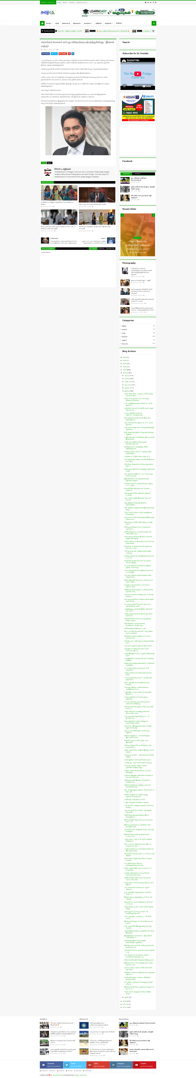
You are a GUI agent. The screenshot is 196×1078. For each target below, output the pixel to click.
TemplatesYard (57, 1075)
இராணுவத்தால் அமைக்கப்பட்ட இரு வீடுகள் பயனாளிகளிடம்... (138, 936)
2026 (125, 357)
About (65, 2)
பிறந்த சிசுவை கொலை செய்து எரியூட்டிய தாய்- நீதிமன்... (139, 883)
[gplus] (150, 2)
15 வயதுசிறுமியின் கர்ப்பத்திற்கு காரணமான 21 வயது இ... (138, 571)
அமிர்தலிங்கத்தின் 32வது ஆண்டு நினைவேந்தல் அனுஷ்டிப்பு (135, 941)
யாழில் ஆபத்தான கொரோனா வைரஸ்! (136, 802)
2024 (125, 363)
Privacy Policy (82, 2)
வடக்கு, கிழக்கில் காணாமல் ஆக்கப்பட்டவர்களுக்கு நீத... (133, 414)
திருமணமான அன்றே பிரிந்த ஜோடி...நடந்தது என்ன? (138, 523)
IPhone (70, 1070)
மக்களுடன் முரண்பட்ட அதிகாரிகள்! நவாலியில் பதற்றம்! (139, 756)
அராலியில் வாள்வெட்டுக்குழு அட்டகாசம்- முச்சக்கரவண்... (137, 637)
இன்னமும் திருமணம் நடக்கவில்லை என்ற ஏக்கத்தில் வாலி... (137, 826)
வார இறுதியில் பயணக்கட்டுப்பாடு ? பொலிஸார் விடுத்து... (139, 659)
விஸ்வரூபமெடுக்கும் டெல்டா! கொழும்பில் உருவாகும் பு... (137, 528)
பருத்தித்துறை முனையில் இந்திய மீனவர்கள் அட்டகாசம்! (138, 610)
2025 (125, 360)
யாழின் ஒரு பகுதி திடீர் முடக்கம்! (134, 799)
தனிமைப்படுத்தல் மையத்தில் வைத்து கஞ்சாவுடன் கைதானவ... (136, 795)
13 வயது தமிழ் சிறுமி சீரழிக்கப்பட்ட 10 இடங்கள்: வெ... (136, 717)
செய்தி (48, 23)
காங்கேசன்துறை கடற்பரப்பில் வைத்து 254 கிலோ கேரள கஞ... (137, 533)
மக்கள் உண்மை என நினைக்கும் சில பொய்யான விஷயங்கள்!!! (139, 542)
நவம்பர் (127, 379)
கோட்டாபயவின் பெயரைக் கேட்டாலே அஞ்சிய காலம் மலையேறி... (138, 632)
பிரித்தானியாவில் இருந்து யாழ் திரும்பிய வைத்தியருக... (137, 781)
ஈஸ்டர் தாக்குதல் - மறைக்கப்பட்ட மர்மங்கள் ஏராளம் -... (137, 917)
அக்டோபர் (128, 382)
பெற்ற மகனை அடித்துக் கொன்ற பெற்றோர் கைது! (137, 992)
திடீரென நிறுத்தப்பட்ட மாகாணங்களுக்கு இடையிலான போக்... (137, 736)
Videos (119, 23)
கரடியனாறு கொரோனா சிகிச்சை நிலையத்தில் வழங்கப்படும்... (139, 600)
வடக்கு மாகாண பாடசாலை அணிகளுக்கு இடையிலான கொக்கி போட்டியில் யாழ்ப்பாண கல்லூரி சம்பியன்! (103, 1051)
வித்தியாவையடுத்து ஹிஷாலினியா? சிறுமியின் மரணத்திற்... (139, 664)
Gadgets (44, 1070)
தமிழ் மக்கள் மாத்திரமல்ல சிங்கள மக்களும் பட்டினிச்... (138, 859)
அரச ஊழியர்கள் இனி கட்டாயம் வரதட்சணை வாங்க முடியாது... (138, 475)
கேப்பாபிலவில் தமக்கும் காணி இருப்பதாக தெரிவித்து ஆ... (137, 419)
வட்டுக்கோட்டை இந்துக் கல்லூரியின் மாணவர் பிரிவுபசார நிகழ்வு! (128, 31)
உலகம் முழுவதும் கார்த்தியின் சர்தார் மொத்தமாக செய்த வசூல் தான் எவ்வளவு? (141, 291)
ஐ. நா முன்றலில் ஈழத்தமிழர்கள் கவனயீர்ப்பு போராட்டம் (137, 893)
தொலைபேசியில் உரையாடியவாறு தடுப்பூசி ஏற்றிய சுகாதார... (137, 619)
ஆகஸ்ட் (127, 388)
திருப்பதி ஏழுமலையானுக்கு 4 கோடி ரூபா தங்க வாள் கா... (139, 707)
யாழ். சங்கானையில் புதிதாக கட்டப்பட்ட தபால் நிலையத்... (138, 423)
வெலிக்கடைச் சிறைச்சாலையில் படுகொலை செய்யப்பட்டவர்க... (138, 547)
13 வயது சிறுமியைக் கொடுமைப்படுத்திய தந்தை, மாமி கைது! (137, 566)
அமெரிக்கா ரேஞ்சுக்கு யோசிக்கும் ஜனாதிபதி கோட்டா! (138, 465)
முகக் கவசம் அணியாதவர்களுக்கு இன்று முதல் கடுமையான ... (139, 518)
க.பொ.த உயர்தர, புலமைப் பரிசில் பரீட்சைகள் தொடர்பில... (138, 968)
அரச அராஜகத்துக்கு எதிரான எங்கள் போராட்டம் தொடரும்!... (139, 791)
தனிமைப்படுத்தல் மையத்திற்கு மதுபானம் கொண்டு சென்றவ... (137, 786)
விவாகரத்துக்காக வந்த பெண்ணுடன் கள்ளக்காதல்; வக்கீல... (136, 722)
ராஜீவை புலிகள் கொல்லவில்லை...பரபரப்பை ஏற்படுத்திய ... (137, 771)
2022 (125, 370)
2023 (125, 367)
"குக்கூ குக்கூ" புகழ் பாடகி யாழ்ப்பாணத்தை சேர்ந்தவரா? (138, 840)
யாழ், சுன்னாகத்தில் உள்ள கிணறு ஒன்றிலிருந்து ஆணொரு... (139, 428)
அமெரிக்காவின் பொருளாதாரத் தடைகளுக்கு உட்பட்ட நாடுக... (138, 484)
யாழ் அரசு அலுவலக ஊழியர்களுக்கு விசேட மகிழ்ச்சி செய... (138, 576)
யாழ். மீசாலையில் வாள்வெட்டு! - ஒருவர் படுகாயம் (136, 888)
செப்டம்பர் (128, 385)
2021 (125, 373)
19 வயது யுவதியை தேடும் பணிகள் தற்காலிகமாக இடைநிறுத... (135, 766)
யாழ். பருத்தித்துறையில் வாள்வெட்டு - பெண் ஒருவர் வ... (138, 404)
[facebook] (146, 2)
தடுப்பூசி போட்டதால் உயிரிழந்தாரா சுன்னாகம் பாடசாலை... (138, 903)
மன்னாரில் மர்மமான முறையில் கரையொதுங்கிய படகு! (139, 951)
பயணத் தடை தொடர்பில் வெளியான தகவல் (138, 763)
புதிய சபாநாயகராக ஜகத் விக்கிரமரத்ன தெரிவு (92, 204)
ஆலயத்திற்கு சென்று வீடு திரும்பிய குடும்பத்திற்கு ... (135, 504)
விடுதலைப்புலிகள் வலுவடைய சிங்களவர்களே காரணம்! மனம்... (138, 590)
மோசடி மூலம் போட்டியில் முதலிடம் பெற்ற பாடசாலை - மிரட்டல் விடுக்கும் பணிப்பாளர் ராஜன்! (58, 227)
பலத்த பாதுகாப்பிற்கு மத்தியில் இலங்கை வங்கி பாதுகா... (139, 751)
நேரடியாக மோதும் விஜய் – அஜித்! (141, 280)
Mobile (52, 1070)
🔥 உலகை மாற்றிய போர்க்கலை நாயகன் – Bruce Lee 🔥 (79, 31)
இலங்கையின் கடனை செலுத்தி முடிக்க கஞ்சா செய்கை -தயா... (138, 964)
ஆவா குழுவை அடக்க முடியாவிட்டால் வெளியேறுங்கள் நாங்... (136, 912)
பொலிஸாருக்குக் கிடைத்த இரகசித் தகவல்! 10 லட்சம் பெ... (139, 557)
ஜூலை (127, 391)
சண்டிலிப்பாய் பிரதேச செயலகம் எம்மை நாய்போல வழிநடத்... (136, 649)
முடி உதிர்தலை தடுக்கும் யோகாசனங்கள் (142, 1023)
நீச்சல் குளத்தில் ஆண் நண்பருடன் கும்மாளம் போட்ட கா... (138, 821)
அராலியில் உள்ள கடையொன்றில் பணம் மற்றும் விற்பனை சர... (138, 409)
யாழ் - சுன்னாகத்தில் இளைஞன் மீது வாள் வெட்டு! (137, 499)
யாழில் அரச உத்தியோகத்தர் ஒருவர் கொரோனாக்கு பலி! (135, 443)
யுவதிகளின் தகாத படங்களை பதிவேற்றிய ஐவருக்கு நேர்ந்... (137, 978)
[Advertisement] (137, 140)
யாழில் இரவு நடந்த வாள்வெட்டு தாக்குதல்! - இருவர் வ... (138, 693)
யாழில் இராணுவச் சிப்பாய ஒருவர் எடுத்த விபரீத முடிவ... (139, 654)
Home (59, 2)
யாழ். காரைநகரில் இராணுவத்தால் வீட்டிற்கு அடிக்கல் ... (138, 927)
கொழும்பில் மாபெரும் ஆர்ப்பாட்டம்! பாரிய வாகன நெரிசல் (139, 854)
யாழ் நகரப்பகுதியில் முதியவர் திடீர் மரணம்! (138, 646)
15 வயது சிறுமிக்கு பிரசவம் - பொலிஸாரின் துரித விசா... (138, 678)
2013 (125, 1007)
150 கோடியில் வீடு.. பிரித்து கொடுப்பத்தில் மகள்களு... (137, 552)
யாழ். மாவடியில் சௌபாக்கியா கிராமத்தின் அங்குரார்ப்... (138, 811)
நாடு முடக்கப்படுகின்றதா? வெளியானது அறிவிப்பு (137, 731)
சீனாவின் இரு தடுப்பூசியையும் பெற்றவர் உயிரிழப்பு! (137, 489)
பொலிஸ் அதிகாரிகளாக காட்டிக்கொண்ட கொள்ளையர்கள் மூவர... (137, 874)
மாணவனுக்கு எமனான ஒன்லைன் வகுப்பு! (137, 760)
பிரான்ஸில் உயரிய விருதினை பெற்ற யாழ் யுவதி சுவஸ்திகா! (139, 830)
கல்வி (57, 23)
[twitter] (148, 2)
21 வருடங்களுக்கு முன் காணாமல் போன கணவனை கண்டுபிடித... (137, 703)
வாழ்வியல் (108, 23)
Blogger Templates (80, 1075)
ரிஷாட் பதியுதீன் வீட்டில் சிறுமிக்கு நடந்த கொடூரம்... (137, 683)
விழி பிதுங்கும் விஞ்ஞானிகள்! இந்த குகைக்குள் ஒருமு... (139, 508)
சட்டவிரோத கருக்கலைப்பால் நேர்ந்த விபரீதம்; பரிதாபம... (138, 983)
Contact (72, 2)
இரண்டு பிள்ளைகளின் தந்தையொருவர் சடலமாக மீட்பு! (136, 835)
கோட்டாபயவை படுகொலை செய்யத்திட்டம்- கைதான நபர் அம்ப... (138, 845)
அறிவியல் (99, 23)
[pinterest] (155, 2)
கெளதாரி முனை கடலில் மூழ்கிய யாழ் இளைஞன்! (136, 741)
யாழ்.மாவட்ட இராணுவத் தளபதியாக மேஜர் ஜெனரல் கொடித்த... (137, 727)
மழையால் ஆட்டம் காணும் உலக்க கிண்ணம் (102, 1032)
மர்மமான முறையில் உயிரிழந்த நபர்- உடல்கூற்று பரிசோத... (139, 595)
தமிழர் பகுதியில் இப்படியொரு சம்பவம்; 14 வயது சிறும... (137, 869)
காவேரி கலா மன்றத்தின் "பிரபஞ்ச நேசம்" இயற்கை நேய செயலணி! (95, 227)
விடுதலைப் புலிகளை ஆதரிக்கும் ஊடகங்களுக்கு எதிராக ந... (139, 973)
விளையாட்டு (66, 23)
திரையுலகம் (77, 23)
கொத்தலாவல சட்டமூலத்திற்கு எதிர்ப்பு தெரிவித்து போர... (136, 447)
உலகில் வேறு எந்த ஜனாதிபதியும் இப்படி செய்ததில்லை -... (136, 816)
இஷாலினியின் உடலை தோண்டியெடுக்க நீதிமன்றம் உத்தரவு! (136, 479)
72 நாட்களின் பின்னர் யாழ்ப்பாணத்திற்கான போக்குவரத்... (138, 513)
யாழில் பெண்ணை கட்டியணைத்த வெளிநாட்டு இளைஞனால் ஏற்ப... (138, 850)
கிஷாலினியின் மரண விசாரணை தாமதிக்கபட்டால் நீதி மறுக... (134, 624)
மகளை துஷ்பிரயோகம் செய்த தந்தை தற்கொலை (136, 698)
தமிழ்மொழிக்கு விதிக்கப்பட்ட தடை (135, 628)
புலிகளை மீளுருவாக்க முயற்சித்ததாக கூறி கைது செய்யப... (137, 746)
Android (61, 1070)
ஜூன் (127, 997)
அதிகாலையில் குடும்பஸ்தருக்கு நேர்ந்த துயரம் (139, 960)
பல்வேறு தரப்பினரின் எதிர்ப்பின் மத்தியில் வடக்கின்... (137, 494)
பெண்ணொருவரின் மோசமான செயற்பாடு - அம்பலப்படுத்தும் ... (138, 561)
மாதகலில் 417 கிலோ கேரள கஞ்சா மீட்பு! (137, 456)
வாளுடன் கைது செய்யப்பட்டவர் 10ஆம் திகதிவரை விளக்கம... (136, 399)
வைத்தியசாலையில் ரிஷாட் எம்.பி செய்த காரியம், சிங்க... (136, 586)
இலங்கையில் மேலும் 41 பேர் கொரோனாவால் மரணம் (138, 922)
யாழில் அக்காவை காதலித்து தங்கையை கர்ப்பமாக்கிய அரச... (137, 712)
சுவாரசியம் (87, 23)
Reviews (78, 1070)
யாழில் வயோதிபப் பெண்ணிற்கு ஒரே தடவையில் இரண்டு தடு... (139, 438)
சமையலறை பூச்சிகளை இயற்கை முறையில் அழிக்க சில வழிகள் (138, 537)
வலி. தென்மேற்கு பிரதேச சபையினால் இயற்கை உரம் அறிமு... (139, 460)
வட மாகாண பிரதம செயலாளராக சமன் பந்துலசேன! (136, 669)
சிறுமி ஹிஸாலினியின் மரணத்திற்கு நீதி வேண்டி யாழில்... (139, 470)
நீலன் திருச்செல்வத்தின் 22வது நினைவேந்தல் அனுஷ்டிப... (139, 433)
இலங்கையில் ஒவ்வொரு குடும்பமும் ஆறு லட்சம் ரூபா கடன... (139, 988)
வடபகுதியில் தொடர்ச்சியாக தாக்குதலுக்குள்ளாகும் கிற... (134, 864)
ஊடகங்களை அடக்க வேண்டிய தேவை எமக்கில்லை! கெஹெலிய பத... (136, 956)
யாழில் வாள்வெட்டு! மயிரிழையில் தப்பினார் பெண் (138, 674)
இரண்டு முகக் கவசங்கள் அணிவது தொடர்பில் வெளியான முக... (139, 946)
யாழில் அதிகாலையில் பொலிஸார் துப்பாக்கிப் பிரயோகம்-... (138, 615)
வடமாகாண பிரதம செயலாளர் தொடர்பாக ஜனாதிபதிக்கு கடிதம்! (137, 605)
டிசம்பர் (127, 375)
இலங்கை (106, 31)
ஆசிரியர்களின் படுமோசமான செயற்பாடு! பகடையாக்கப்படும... (137, 879)
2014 (125, 1004)
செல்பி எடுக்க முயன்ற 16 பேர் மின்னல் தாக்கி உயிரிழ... (138, 908)
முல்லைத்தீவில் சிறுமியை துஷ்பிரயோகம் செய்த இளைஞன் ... (139, 932)
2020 (125, 1001)
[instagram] (153, 2)
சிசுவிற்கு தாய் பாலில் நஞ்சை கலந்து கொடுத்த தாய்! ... (139, 642)
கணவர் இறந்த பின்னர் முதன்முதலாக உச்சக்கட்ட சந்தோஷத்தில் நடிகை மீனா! (138, 245)
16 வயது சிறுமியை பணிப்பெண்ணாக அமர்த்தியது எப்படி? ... (136, 688)
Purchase (87, 1070)
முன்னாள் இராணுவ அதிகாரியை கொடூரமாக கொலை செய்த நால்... (138, 776)
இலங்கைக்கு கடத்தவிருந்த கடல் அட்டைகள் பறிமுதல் (138, 898)
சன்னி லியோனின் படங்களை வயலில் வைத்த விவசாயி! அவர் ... (138, 395)
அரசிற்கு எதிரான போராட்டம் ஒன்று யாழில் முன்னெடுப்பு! (137, 452)
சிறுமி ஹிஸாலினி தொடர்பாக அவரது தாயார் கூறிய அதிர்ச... (138, 581)
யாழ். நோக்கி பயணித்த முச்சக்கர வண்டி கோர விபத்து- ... (139, 806)
